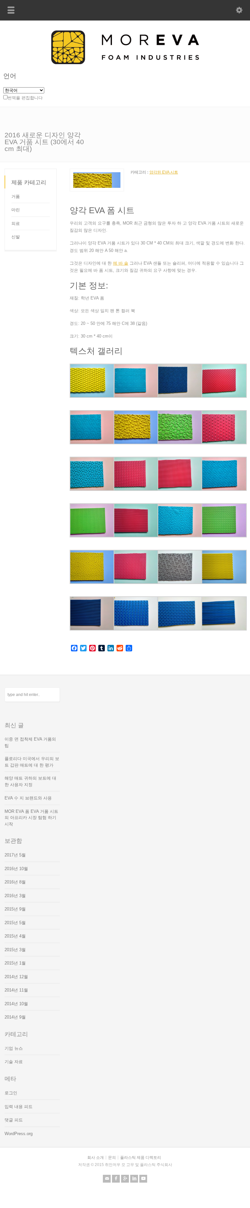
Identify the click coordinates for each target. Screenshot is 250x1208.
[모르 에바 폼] (125, 62)
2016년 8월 (15, 882)
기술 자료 (14, 1061)
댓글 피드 (14, 1120)
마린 (15, 209)
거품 (15, 196)
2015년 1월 (15, 963)
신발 (15, 236)
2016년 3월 (15, 895)
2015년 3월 (15, 949)
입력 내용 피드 (19, 1106)
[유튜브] (143, 1179)
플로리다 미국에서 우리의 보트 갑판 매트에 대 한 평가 (32, 762)
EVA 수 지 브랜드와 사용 (28, 798)
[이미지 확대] (97, 172)
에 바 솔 (120, 263)
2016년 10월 (16, 868)
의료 (15, 223)
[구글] (125, 1179)
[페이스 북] (116, 1179)
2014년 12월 (16, 976)
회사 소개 (95, 1157)
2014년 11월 (16, 990)
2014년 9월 (15, 1017)
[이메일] (107, 1179)
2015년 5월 (15, 922)
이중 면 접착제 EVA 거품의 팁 (30, 742)
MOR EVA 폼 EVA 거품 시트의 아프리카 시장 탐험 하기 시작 (31, 817)
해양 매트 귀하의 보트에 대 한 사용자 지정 (30, 781)
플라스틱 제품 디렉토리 (140, 1157)
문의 (112, 1157)
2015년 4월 (15, 936)
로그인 (11, 1092)
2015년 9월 (15, 909)
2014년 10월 (16, 1003)
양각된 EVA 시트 (163, 172)
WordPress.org (19, 1133)
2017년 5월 (15, 855)
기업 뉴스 (14, 1048)
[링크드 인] (134, 1179)
